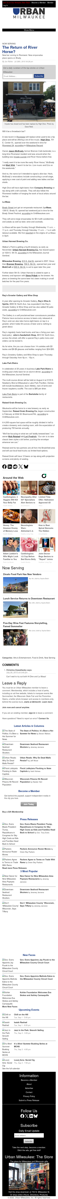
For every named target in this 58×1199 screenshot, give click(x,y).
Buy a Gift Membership (12, 811)
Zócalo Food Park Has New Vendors (22, 574)
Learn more (47, 701)
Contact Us (44, 718)
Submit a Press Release (29, 1100)
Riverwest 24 (8, 145)
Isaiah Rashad (20, 1022)
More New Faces (9, 1006)
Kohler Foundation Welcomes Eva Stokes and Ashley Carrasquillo (35, 994)
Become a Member (29, 791)
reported (29, 232)
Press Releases (29, 819)
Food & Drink (37, 657)
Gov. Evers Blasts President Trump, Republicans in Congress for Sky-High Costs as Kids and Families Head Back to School (37, 828)
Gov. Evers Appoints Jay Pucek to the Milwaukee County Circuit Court (37, 961)
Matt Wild (10, 165)
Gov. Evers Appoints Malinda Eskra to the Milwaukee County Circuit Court (37, 977)
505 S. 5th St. (20, 266)
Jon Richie (9, 61)
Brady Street (7, 207)
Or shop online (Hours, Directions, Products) (29, 1194)
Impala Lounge (20, 156)
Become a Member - (39, 2)
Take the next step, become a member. (29, 1147)
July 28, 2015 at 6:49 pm (17, 672)
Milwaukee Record (34, 145)
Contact (29, 1092)
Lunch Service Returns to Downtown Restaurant (29, 598)
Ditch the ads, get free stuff (29, 1150)
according (19, 145)
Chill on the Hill (21, 1014)
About (29, 1084)
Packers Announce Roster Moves (35, 848)
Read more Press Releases (14, 868)
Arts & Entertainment (22, 657)
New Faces (29, 955)
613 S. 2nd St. (28, 261)
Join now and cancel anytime (15, 707)
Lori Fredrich (30, 436)
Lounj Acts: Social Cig (24, 1060)
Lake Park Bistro (9, 394)
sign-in (32, 712)
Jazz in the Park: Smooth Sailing (29, 1030)
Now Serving (49, 657)
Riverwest (20, 136)
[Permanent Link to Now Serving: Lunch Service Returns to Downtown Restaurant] (15, 609)
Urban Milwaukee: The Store (29, 1156)
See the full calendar (11, 1068)
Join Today (29, 804)
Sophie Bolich (44, 578)
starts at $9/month (32, 701)
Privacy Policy (29, 1096)
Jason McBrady (16, 150)
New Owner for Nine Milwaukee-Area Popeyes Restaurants (36, 877)
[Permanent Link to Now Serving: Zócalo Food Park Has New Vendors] (15, 585)
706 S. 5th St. (30, 264)
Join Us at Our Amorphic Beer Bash (16, 2)
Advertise (29, 1088)
